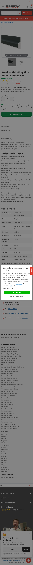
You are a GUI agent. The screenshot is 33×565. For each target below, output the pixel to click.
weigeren (19, 284)
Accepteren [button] (17, 292)
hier (11, 286)
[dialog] (16, 282)
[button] (16, 297)
